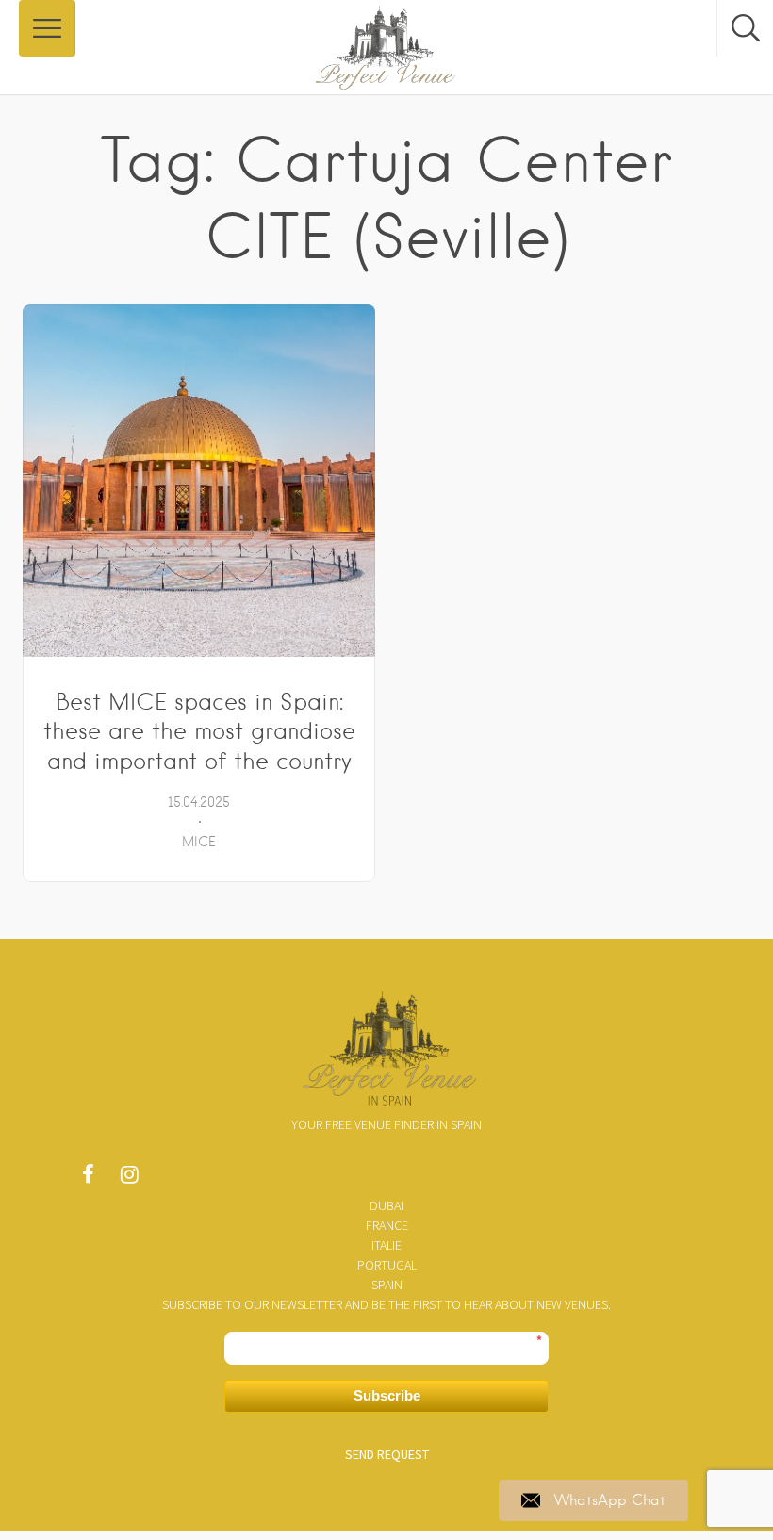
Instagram (129, 1179)
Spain (387, 1284)
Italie (386, 1245)
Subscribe (387, 1395)
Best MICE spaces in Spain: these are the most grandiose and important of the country (199, 732)
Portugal (387, 1264)
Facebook (88, 1179)
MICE (199, 841)
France (387, 1225)
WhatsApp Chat (610, 1500)
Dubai (386, 1205)
